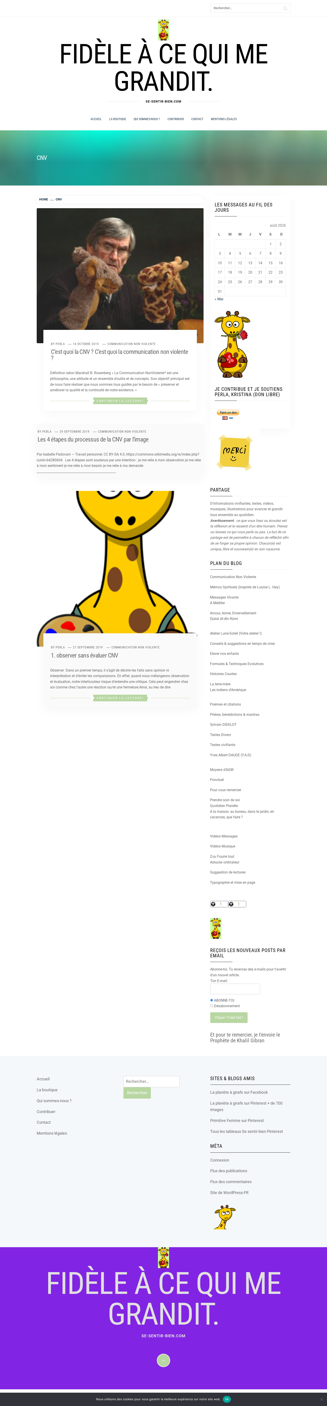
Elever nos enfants (224, 654)
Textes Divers (220, 735)
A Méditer (217, 603)
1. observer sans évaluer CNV (84, 655)
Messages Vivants (224, 597)
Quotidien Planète (224, 806)
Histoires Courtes (223, 674)
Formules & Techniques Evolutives (237, 664)
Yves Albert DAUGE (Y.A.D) (230, 755)
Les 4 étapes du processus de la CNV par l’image (93, 439)
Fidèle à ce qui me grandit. (163, 67)
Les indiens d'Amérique (228, 690)
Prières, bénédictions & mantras (234, 714)
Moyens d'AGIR (222, 770)
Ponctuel (217, 780)
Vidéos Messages (224, 836)
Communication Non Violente (131, 344)
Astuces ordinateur (224, 862)
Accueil (96, 119)
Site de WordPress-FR (229, 1192)
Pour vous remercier (225, 790)
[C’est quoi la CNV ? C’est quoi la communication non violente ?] (120, 275)
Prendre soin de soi (225, 800)
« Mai (219, 299)
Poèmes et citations (225, 704)
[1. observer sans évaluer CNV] (120, 569)
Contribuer (176, 119)
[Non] (321, 1399)
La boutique (117, 119)
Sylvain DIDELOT (223, 724)
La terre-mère (220, 684)
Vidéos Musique (222, 846)
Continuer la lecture (119, 401)
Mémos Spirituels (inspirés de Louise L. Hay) (245, 587)
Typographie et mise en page (232, 882)
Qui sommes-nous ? (147, 119)
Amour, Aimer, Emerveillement (233, 613)
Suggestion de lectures (228, 872)
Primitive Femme (225, 1120)
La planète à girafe (226, 1092)
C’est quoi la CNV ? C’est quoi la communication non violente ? (119, 355)
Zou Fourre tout (222, 856)
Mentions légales (224, 119)
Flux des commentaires (231, 1181)
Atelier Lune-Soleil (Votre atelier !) (236, 633)
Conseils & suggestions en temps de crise (242, 643)
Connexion (219, 1160)
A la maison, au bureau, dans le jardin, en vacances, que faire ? (242, 814)
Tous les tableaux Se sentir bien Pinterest (246, 1131)
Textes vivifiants (222, 745)
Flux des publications (228, 1170)
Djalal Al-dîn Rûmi (224, 619)
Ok (227, 1399)
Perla (60, 344)
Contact (197, 119)
